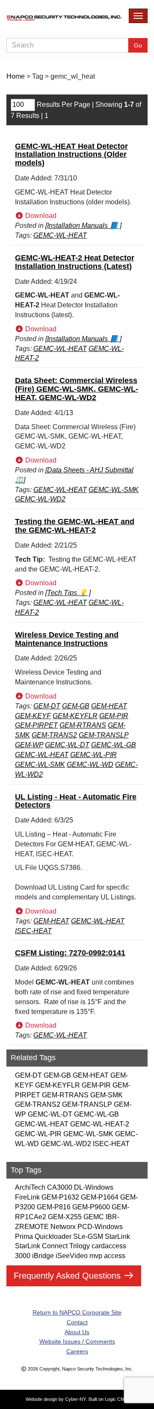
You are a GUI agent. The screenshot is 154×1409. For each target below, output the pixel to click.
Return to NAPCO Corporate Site (77, 1312)
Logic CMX (116, 1399)
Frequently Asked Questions (68, 1275)
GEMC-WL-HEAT (41, 1124)
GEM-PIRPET (36, 725)
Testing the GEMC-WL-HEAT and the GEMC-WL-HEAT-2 (74, 525)
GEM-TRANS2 (37, 1104)
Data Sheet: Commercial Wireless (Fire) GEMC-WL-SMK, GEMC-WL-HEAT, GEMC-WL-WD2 (76, 389)
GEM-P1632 (60, 1197)
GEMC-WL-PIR (38, 1134)
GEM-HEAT (91, 1075)
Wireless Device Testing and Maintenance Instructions (66, 639)
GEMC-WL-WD (90, 764)
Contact (77, 1322)
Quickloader (53, 1236)
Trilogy (79, 1246)
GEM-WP (29, 745)
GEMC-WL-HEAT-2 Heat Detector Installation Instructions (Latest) (74, 262)
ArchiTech (30, 1187)
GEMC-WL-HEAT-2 (99, 1124)
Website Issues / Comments (77, 1341)
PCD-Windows (100, 1226)
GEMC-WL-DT (50, 1114)
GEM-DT (28, 1075)
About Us (77, 1332)
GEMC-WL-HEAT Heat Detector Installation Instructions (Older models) (71, 155)
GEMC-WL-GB (96, 1114)
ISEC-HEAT (111, 1143)
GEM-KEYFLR (57, 1085)
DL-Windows (93, 1187)
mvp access (107, 1255)
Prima (24, 1236)
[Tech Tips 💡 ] (68, 592)
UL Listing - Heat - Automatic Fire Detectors (75, 801)
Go (138, 45)
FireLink (27, 1197)
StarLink (117, 1236)
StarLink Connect (41, 1246)
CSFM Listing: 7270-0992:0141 (70, 953)
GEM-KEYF (33, 715)
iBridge (43, 1255)
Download (40, 215)
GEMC (93, 1216)
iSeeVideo (72, 1255)
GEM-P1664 (99, 1197)
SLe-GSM (88, 1236)
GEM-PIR (96, 1085)
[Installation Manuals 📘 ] (83, 225)
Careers (77, 1351)
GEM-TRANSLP (87, 1104)
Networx (63, 1226)
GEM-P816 (54, 1207)
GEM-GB (57, 1075)
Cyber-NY (75, 1399)
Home (15, 76)
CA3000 (59, 1187)
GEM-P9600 (91, 1207)
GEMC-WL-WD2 (66, 1143)
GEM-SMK (106, 1095)
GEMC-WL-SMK (88, 1134)
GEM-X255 (65, 1216)
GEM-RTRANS (65, 1095)
